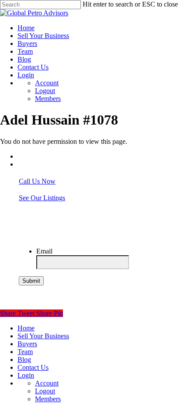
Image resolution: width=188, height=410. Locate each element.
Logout (45, 391)
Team (25, 351)
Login (25, 375)
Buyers (27, 343)
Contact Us (33, 367)
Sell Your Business (43, 336)
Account (47, 383)
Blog (24, 359)
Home (26, 328)
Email (44, 251)
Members (48, 399)
